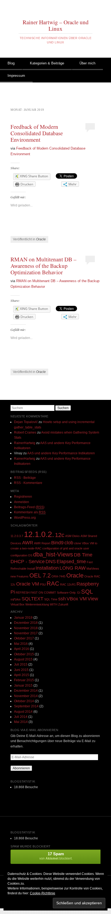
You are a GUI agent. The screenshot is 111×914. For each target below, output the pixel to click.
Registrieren (23, 496)
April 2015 (21, 675)
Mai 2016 (21, 644)
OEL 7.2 (40, 575)
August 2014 (23, 712)
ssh (62, 598)
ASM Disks (72, 536)
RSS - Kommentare (28, 483)
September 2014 (26, 706)
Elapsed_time (71, 561)
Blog (11, 63)
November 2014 (26, 696)
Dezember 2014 (26, 691)
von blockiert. (55, 855)
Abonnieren (21, 768)
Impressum (16, 76)
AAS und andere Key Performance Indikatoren (61, 453)
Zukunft (63, 604)
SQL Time (50, 599)
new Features (20, 576)
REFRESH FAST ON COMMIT (36, 592)
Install (31, 568)
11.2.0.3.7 (17, 536)
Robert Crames (25, 432)
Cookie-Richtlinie (42, 893)
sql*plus (16, 599)
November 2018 (26, 628)
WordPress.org (25, 518)
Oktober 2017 (24, 638)
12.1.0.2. (39, 534)
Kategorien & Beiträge (47, 63)
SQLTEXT (32, 598)
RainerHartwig (24, 443)
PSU (43, 584)
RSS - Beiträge (25, 478)
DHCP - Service (28, 561)
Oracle (41, 239)
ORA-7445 (58, 576)
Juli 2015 (20, 664)
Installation (47, 568)
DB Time (83, 555)
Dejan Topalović (26, 422)
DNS (51, 561)
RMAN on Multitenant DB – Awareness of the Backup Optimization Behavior (44, 265)
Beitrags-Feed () (29, 507)
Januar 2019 (23, 617)
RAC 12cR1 (68, 584)
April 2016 (21, 649)
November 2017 (26, 633)
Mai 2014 (21, 722)
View (93, 598)
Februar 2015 (24, 680)
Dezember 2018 (26, 623)
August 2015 (23, 659)
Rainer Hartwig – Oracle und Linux (56, 25)
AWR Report (42, 543)
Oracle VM (27, 584)
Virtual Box (18, 604)
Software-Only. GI (68, 592)
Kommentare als (30, 512)
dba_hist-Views (53, 554)
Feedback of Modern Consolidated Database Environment (37, 133)
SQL (87, 591)
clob (68, 542)
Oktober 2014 (24, 701)
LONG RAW (73, 568)
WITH (53, 604)
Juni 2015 (21, 670)
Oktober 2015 (24, 654)
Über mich (87, 63)
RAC (53, 583)
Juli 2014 (20, 717)
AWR (27, 542)
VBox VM (77, 598)
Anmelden (21, 502)
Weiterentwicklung (37, 604)
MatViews (92, 568)
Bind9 (57, 542)
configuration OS (21, 555)
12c (59, 535)
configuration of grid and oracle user (65, 548)
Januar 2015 (23, 685)
